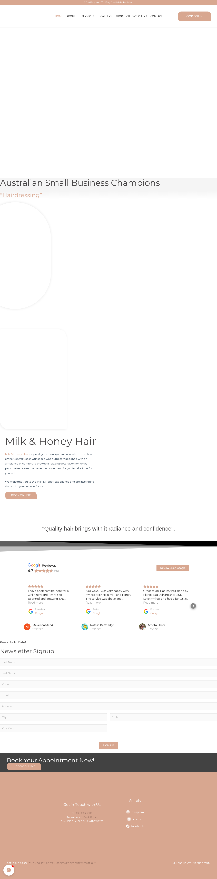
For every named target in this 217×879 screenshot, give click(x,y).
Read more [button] (35, 602)
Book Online (90, 817)
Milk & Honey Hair (16, 454)
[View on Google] (27, 626)
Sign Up (108, 745)
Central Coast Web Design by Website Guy (70, 863)
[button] (76, 16)
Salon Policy (36, 863)
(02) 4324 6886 (84, 813)
